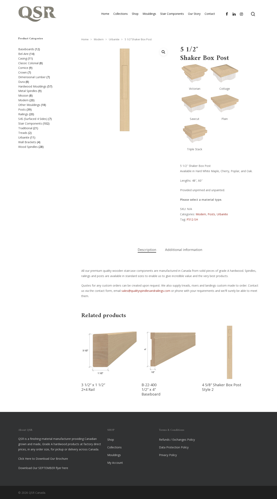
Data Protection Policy (174, 447)
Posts (211, 214)
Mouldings (149, 14)
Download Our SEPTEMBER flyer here (43, 468)
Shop (135, 14)
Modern (99, 39)
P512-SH (192, 219)
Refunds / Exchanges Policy (177, 439)
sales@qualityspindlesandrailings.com (145, 291)
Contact (210, 14)
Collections (120, 14)
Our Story (194, 14)
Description (147, 249)
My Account (115, 463)
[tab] (147, 250)
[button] (163, 52)
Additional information (183, 249)
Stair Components (172, 14)
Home (105, 14)
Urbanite (114, 39)
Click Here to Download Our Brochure (43, 459)
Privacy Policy (168, 455)
